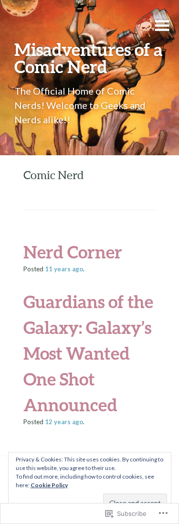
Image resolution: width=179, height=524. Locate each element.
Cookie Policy (49, 485)
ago (64, 269)
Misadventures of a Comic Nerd (88, 58)
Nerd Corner (72, 251)
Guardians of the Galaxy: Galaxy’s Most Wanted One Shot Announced (88, 353)
